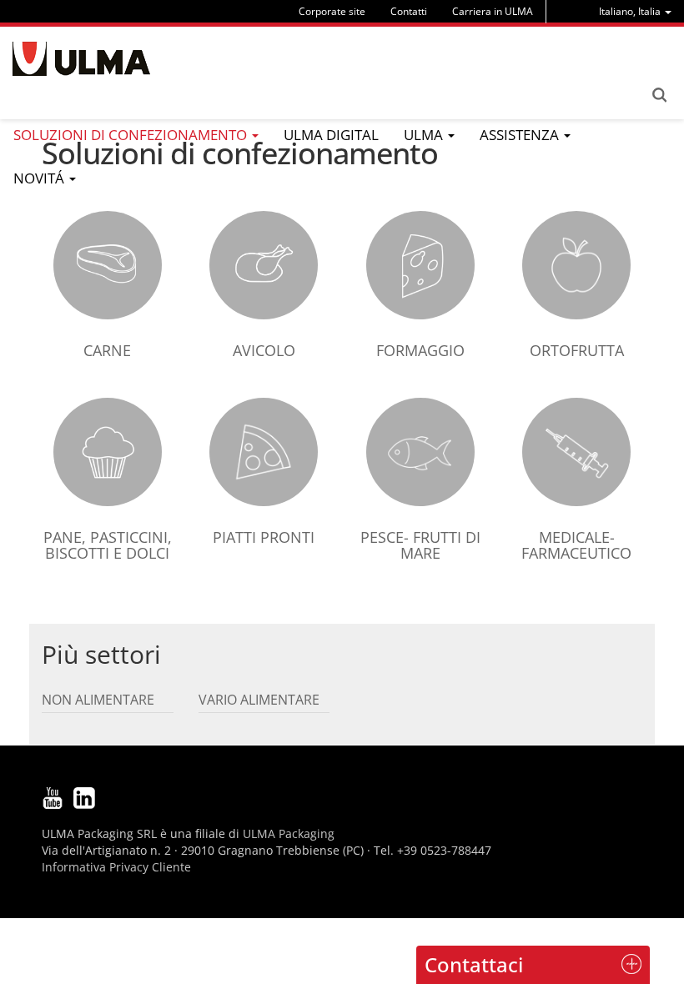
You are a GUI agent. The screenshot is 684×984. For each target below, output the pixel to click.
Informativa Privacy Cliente (116, 867)
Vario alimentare (259, 699)
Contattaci (474, 964)
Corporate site (332, 11)
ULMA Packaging (288, 833)
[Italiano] (81, 59)
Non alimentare (98, 699)
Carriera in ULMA (492, 11)
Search (658, 95)
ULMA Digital (331, 134)
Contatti (408, 11)
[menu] (635, 11)
